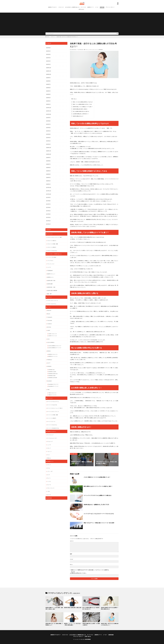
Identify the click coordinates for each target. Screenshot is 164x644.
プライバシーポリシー (110, 7)
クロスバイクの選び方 (51, 247)
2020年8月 (48, 81)
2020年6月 (48, 87)
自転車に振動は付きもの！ (77, 116)
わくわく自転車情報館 (86, 639)
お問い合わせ (81, 9)
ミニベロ (49, 267)
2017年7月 (48, 204)
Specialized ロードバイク (53, 386)
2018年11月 (48, 150)
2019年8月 (48, 120)
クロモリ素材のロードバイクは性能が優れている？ (97, 477)
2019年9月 (48, 117)
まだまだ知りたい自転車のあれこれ (72, 7)
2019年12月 (48, 107)
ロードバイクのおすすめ (52, 404)
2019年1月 (48, 144)
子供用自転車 (50, 270)
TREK (48, 389)
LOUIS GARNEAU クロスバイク (54, 345)
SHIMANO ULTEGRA (52, 377)
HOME (48, 36)
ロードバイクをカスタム (52, 424)
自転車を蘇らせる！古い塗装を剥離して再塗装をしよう (54, 624)
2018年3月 (48, 177)
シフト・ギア (50, 471)
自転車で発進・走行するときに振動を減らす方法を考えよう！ (67, 36)
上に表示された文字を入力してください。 (78, 573)
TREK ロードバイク (52, 394)
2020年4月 (48, 94)
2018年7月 (48, 164)
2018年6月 (48, 167)
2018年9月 (48, 157)
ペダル (48, 491)
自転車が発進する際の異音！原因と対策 (72, 607)
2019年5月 (48, 130)
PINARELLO (49, 359)
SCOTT (48, 363)
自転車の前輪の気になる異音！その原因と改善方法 (91, 624)
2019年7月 (48, 124)
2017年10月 (48, 194)
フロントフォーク (50, 488)
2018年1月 (48, 184)
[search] (117, 33)
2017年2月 (48, 220)
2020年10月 (48, 74)
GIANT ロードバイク (52, 335)
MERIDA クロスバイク (52, 354)
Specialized (49, 380)
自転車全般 (102, 7)
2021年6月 (48, 47)
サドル (48, 468)
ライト (48, 454)
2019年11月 (48, 110)
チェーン (49, 478)
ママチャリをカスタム (51, 303)
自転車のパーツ (90, 7)
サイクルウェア (50, 434)
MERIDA (49, 351)
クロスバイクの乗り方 (51, 240)
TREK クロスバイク (52, 392)
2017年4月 (48, 214)
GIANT (48, 330)
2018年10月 (48, 154)
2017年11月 (48, 190)
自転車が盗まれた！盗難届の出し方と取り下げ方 (96, 504)
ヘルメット (49, 451)
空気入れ (49, 458)
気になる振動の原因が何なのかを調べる (80, 111)
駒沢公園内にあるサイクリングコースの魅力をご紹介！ (98, 486)
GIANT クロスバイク (52, 333)
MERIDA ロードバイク (52, 356)
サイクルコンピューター (52, 438)
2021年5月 (48, 51)
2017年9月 (48, 197)
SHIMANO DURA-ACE (53, 373)
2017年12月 (48, 187)
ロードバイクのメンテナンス (53, 411)
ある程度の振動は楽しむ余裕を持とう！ (80, 113)
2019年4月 (48, 134)
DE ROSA (49, 327)
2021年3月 (48, 57)
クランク (49, 464)
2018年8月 (48, 160)
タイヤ (48, 474)
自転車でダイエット (51, 273)
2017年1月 (48, 224)
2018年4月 (48, 174)
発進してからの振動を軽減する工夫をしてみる (81, 104)
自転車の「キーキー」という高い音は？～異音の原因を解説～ (72, 624)
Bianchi (48, 313)
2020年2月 (48, 100)
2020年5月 (48, 91)
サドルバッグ (50, 441)
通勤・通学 (49, 293)
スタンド (49, 448)
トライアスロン (50, 260)
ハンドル (49, 481)
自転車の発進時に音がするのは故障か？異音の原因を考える (109, 608)
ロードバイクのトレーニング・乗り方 (54, 408)
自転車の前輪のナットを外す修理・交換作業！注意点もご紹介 (54, 608)
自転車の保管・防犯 (51, 280)
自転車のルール (50, 277)
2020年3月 (48, 97)
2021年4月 (48, 54)
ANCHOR (49, 310)
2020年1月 (48, 104)
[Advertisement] (82, 23)
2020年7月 (48, 84)
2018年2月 (48, 180)
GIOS (48, 339)
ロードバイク (83, 7)
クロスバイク (61, 7)
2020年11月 (48, 71)
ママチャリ (53, 36)
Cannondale (49, 320)
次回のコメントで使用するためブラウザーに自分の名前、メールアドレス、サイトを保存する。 (90, 569)
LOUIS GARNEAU (50, 342)
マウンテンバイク (50, 263)
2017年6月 (48, 207)
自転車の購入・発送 (51, 287)
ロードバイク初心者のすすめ (53, 428)
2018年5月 (48, 170)
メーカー (97, 7)
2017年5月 (48, 210)
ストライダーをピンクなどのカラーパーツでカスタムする (99, 513)
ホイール (49, 494)
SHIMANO (49, 366)
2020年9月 (48, 77)
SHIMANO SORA (51, 375)
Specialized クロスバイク (53, 384)
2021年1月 (48, 64)
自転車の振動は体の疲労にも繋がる (79, 109)
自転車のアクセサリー (52, 7)
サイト (71, 564)
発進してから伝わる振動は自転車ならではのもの (82, 101)
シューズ (49, 444)
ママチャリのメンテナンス (93, 49)
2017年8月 (48, 200)
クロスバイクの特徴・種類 (52, 243)
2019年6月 (48, 127)
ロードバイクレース (51, 421)
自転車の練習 (50, 283)
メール (71, 559)
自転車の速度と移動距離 (52, 290)
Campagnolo (49, 317)
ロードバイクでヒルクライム (53, 401)
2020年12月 (48, 67)
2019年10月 (48, 114)
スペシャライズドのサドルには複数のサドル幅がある (97, 495)
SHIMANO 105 (51, 369)
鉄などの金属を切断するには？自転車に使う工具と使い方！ (91, 608)
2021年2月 (48, 61)
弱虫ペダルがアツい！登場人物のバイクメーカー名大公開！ (99, 522)
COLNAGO (49, 323)
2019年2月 (48, 140)
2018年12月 (48, 147)
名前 (71, 553)
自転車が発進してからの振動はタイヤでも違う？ (82, 106)
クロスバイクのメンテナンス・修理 (54, 237)
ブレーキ (49, 484)
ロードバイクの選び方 (51, 418)
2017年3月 (48, 217)
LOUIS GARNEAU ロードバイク (54, 347)
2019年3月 (48, 137)
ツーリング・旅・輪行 (51, 257)
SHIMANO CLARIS (52, 371)
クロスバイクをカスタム (52, 250)
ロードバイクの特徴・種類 (52, 414)
